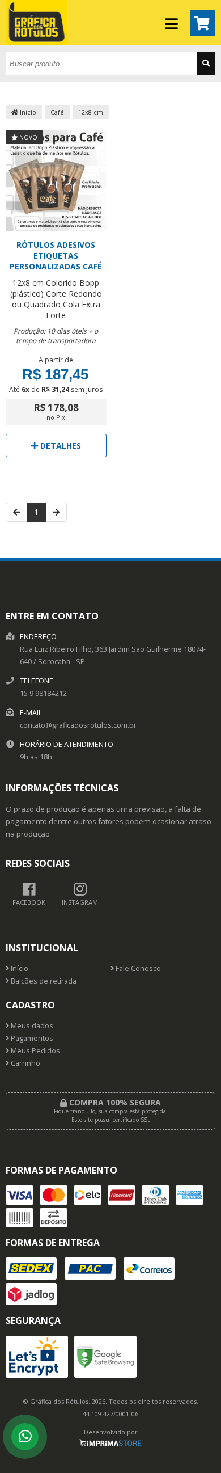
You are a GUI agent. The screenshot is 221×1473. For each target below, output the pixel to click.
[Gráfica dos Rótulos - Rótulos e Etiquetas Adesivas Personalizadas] (36, 42)
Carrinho (24, 1063)
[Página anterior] (16, 512)
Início (27, 112)
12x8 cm (90, 112)
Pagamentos (31, 1038)
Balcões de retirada (42, 981)
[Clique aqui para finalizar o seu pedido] (202, 23)
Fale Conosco (137, 968)
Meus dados (31, 1026)
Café (57, 112)
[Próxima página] (56, 512)
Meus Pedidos (34, 1051)
